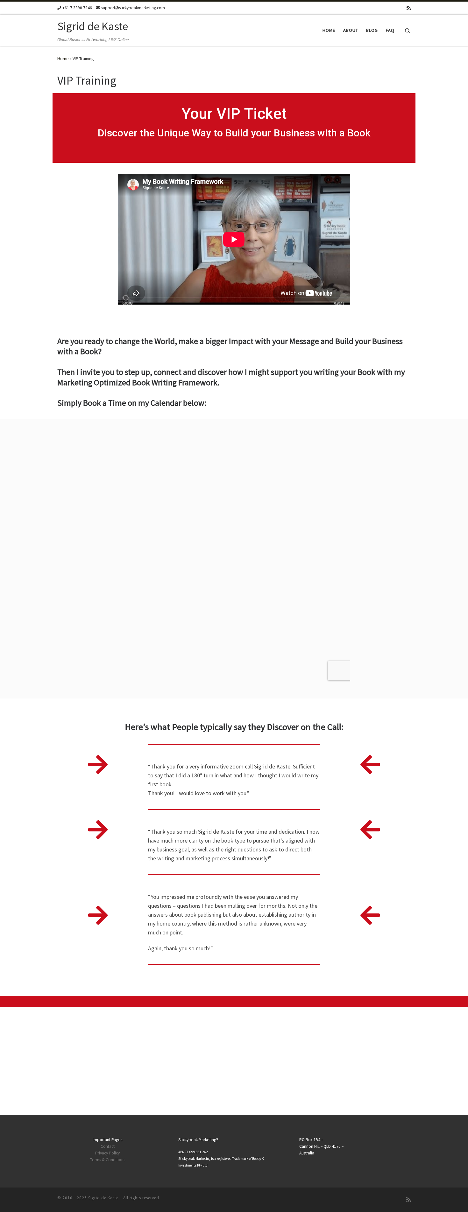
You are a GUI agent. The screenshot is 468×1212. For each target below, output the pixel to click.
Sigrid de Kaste (103, 1198)
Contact (108, 1146)
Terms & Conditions (107, 1159)
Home (63, 58)
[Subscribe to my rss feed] (409, 7)
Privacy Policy (107, 1153)
